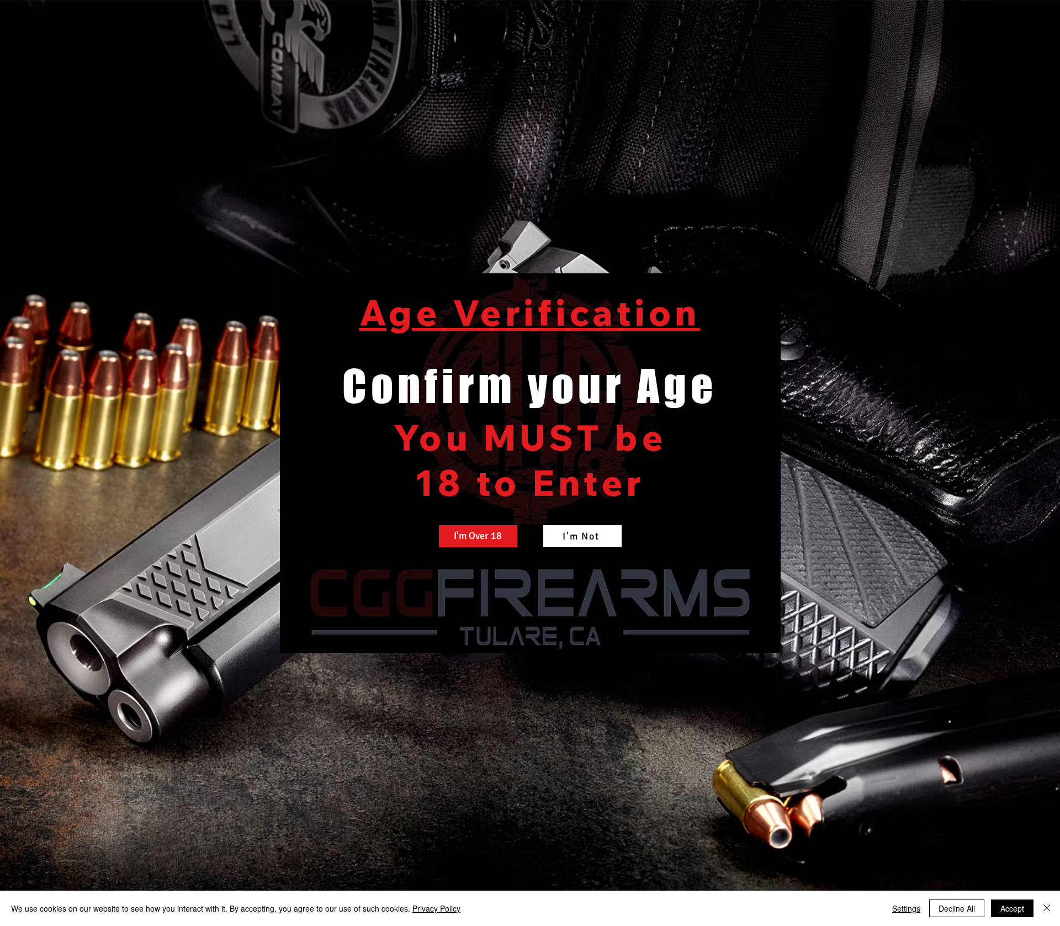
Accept (1012, 908)
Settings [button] (906, 908)
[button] (478, 536)
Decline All (957, 908)
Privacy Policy (436, 908)
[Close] (1046, 908)
